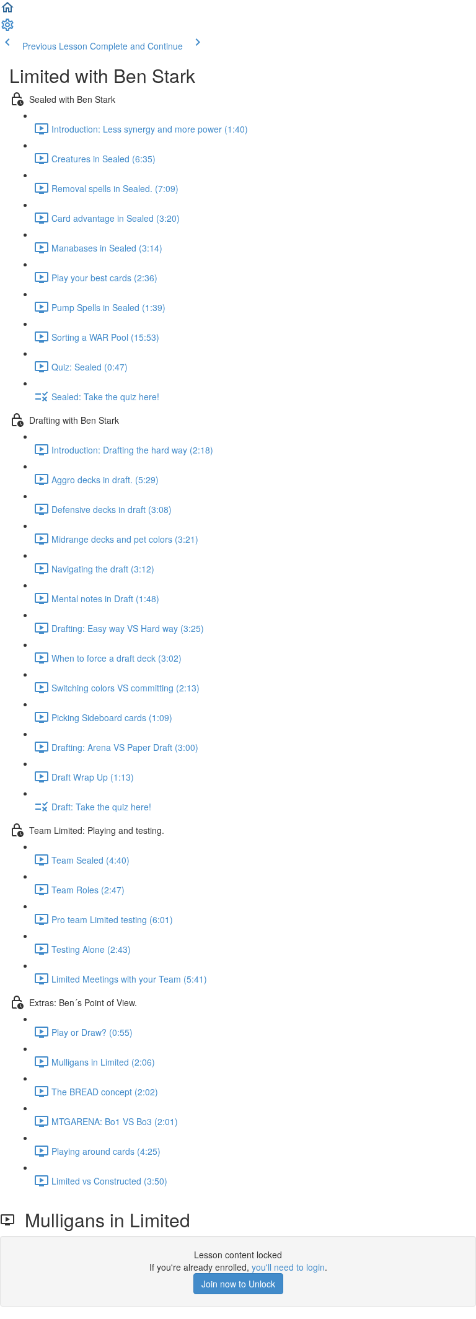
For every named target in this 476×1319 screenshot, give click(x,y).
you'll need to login (288, 1267)
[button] (7, 11)
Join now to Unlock (238, 1283)
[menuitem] (7, 28)
